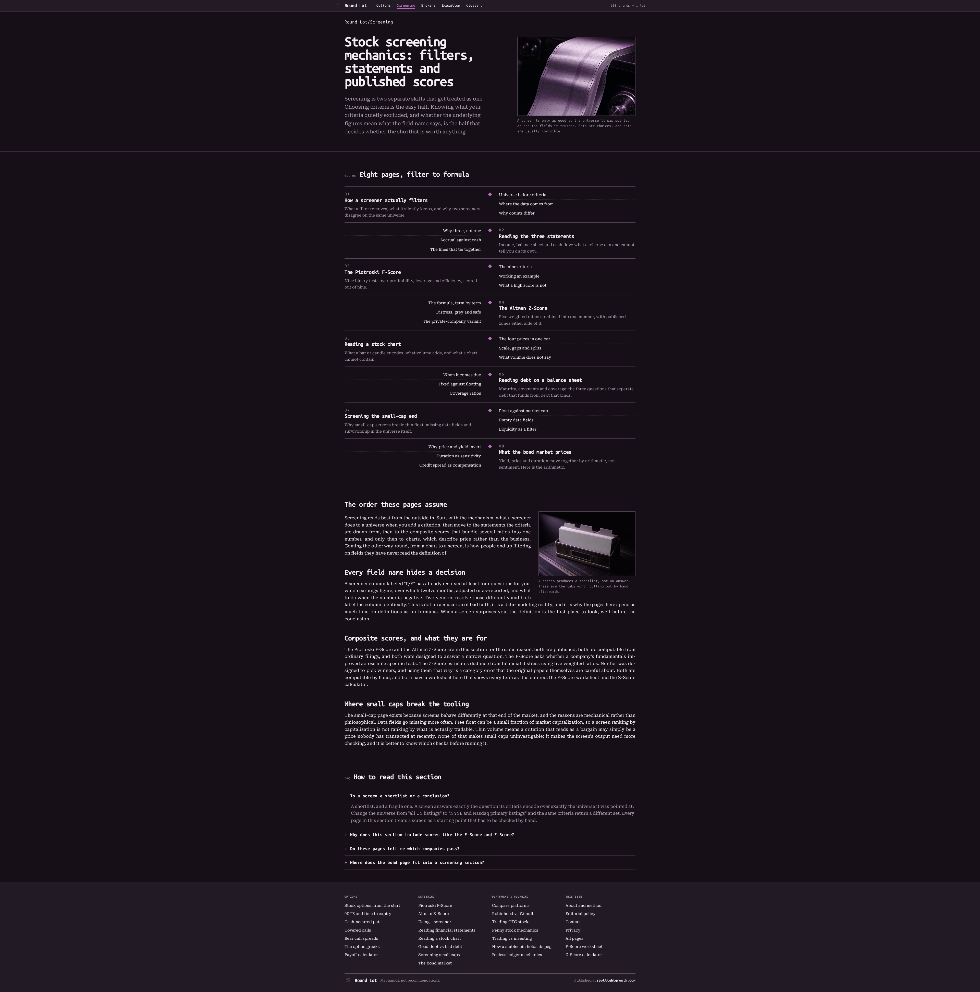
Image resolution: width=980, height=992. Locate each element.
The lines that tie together (455, 249)
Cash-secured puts (363, 922)
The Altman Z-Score (523, 308)
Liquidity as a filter (517, 429)
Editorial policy (580, 913)
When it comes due (462, 375)
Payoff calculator (361, 954)
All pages (574, 938)
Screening (406, 5)
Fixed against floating (459, 384)
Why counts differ (517, 213)
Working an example (519, 276)
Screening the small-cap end (381, 416)
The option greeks (362, 946)
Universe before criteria (522, 195)
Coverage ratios (465, 393)
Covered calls (358, 930)
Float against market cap (523, 411)
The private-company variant (452, 321)
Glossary (474, 5)
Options (383, 5)
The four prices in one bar (524, 339)
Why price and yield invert (454, 447)
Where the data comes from (526, 204)
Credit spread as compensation (450, 465)
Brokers (428, 5)
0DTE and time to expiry (368, 913)
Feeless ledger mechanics (517, 954)
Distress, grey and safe (458, 312)
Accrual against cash (460, 240)
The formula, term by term (454, 303)
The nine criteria (515, 267)
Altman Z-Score (433, 913)
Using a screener (434, 922)
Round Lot (356, 5)
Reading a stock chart (373, 344)
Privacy (573, 930)
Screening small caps (439, 954)
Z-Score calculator (584, 954)
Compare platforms (511, 905)
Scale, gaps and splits (520, 348)
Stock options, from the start (372, 905)
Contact (573, 922)
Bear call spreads (361, 938)
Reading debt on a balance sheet (540, 380)
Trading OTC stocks (511, 922)
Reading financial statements (446, 930)
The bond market (435, 963)
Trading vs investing (512, 938)
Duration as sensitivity (458, 456)
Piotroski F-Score (435, 905)
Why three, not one (462, 231)
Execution (451, 5)
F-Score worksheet (578, 677)
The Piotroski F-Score (373, 272)
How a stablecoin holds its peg (522, 946)
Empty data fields (516, 420)
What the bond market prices (535, 452)
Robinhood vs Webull (512, 913)
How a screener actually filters (386, 200)
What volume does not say (525, 357)
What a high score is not (522, 285)
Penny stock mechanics (515, 930)
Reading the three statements (536, 236)
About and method (584, 905)
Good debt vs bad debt (440, 946)
